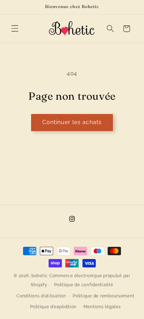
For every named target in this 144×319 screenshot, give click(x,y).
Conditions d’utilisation (41, 296)
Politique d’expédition (53, 306)
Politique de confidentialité (83, 284)
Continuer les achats (72, 122)
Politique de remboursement (103, 296)
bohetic (39, 275)
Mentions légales (102, 306)
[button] (15, 29)
